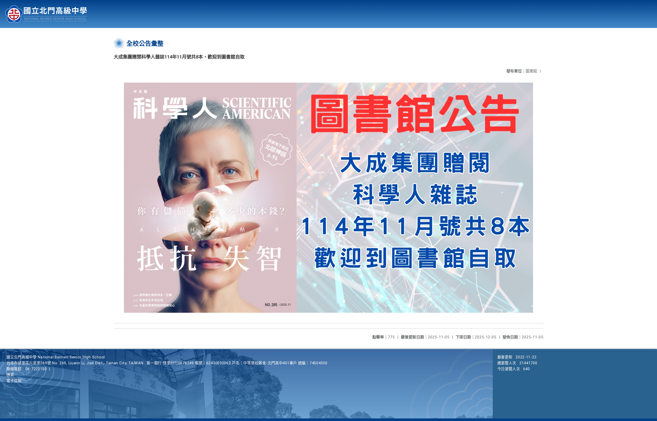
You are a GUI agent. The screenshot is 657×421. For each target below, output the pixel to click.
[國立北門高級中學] (46, 14)
